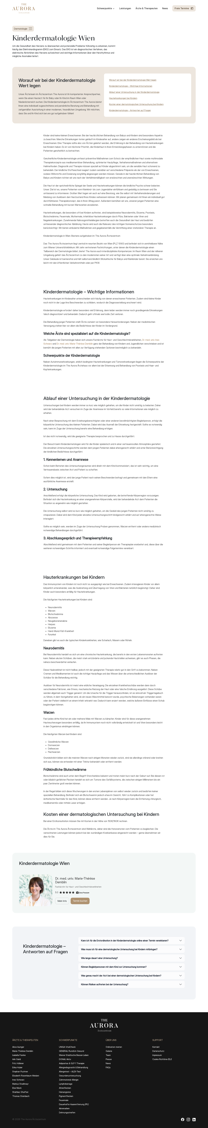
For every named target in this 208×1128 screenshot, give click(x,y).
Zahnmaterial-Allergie (68, 1080)
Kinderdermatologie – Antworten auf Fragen (130, 110)
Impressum (157, 1055)
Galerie (109, 1051)
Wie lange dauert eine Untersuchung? (99, 958)
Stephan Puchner (20, 1071)
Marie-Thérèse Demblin (22, 1051)
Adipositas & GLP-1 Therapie (71, 1063)
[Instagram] (188, 1119)
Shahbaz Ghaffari (20, 1092)
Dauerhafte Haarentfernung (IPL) (74, 1104)
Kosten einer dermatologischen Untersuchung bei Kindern (136, 104)
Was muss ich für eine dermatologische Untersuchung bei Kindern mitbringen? (119, 949)
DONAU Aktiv (65, 1059)
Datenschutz (158, 1051)
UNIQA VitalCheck (67, 1047)
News (165, 8)
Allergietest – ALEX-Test (70, 1071)
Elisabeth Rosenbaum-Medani (25, 1075)
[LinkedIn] (194, 1119)
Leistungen (125, 8)
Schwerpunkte (104, 8)
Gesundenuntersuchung (70, 1075)
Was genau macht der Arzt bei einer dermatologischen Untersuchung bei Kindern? (121, 975)
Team (108, 1055)
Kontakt (156, 1047)
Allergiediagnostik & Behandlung (73, 1067)
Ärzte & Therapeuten (147, 8)
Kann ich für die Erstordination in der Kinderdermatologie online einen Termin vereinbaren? (125, 940)
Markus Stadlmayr (20, 1084)
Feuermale (63, 1100)
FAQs (108, 1067)
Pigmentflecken (66, 1096)
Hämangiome (65, 1092)
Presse (109, 1059)
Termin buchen (80, 900)
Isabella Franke (19, 1055)
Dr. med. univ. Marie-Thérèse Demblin (75, 343)
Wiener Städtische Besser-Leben (74, 1055)
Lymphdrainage (65, 1084)
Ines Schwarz (18, 1080)
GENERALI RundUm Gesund (71, 1051)
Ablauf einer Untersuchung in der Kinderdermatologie (134, 92)
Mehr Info (62, 901)
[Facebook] (182, 1119)
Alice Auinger (18, 1047)
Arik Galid (16, 1059)
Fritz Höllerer (18, 1063)
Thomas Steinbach (20, 1096)
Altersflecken (65, 1088)
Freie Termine (182, 8)
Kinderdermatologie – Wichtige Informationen (130, 86)
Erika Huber (17, 1067)
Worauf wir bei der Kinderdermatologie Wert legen (132, 80)
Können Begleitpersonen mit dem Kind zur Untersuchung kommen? (114, 966)
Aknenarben (64, 1108)
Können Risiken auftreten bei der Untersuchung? (104, 984)
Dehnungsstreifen (67, 1112)
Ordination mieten (114, 1047)
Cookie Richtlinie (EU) (162, 1059)
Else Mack (17, 1088)
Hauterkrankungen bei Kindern (123, 98)
